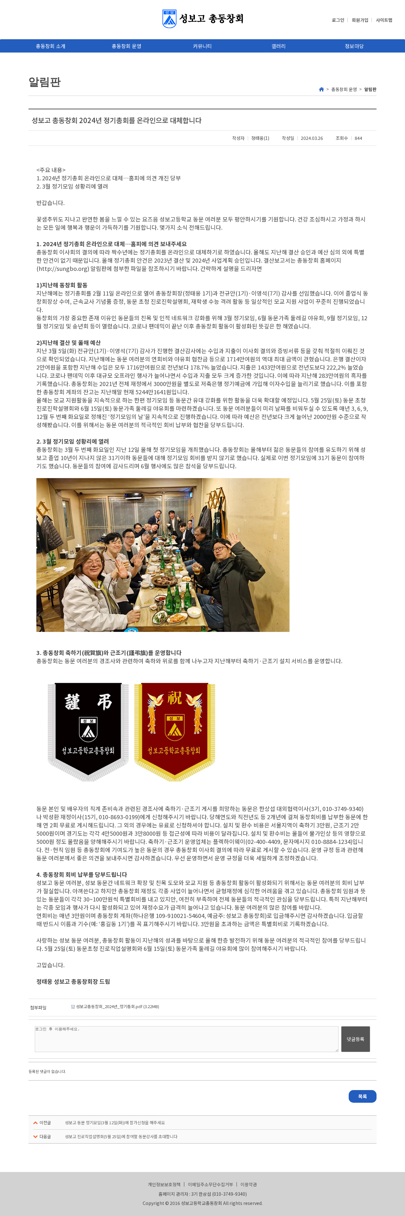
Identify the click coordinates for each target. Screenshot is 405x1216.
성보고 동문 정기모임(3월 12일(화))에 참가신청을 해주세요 (115, 1122)
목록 (362, 1096)
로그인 (338, 20)
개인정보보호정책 (164, 1184)
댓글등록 (355, 1039)
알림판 (370, 89)
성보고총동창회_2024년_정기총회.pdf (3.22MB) (117, 1006)
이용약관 (248, 1184)
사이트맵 (384, 20)
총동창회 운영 (344, 89)
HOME (321, 89)
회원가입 (360, 20)
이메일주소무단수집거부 (210, 1184)
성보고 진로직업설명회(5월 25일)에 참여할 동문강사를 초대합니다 (121, 1136)
